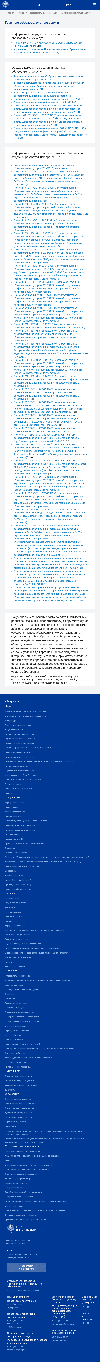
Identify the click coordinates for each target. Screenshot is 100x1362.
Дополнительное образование (18, 1113)
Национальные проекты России (18, 789)
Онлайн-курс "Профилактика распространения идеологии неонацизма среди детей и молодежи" (47, 857)
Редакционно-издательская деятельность (23, 944)
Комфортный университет (16, 966)
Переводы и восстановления (17, 1030)
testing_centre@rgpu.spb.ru (63, 1324)
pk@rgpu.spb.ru (13, 1308)
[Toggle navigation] (94, 5)
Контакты (9, 921)
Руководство (10, 907)
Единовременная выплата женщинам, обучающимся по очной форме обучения (39, 1049)
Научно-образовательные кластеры (20, 739)
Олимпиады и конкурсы (15, 1008)
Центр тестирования (14, 1206)
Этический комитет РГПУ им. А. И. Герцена (23, 780)
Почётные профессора (15, 916)
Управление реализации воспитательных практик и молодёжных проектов (37, 980)
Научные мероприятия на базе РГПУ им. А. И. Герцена (28, 748)
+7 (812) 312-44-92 (15, 1291)
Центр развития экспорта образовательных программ (28, 1165)
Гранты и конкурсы (13, 784)
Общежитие (10, 994)
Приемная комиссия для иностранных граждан (25, 1220)
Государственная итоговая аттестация (22, 1021)
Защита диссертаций (14, 730)
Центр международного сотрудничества (22, 1151)
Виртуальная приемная (15, 926)
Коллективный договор (15, 812)
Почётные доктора (13, 912)
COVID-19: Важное (13, 834)
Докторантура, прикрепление (18, 725)
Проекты (8, 962)
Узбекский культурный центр (17, 1183)
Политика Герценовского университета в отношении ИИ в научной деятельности (39, 761)
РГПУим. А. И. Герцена (26, 1228)
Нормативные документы (16, 1122)
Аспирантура (10, 720)
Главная (10, 13)
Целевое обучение (13, 1035)
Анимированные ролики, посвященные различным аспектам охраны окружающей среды (43, 862)
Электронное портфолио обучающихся (22, 1017)
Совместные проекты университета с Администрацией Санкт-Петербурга (37, 953)
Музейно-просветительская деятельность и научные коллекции (33, 948)
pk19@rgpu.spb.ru (14, 1327)
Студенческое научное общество (19, 771)
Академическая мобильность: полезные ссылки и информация (32, 1156)
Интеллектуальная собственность (20, 757)
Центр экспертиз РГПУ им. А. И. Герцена (22, 775)
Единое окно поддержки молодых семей (22, 1044)
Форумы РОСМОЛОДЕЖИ (16, 1062)
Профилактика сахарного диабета (20, 830)
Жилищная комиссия (14, 875)
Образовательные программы (18, 1099)
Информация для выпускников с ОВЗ (21, 1085)
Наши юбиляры (11, 807)
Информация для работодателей (19, 1081)
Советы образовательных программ (20, 1104)
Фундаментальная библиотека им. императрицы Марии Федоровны (34, 930)
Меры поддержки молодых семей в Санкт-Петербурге (28, 1058)
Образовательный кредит (16, 1026)
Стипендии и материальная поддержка (22, 989)
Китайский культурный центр (17, 1179)
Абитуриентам (12, 701)
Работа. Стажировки (14, 1040)
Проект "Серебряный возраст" (18, 880)
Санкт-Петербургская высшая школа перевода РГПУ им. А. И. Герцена (35, 1210)
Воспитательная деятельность (18, 935)
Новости (8, 793)
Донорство (10, 848)
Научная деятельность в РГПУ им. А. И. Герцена (25, 711)
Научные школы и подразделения (19, 734)
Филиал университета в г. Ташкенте (20, 1215)
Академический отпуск (15, 1053)
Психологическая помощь (16, 1003)
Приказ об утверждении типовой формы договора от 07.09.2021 (48, 99)
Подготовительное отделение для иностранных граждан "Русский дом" (36, 1201)
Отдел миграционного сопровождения (22, 1174)
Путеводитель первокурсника (18, 976)
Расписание (10, 999)
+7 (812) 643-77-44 (60, 1321)
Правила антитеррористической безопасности (25, 844)
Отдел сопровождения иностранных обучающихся (27, 1169)
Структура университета (15, 903)
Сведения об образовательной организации (37, 13)
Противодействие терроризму (18, 884)
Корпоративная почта (14, 803)
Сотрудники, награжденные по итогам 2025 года (26, 821)
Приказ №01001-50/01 (26, 115)
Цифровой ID (10, 871)
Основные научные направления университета (25, 716)
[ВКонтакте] (84, 1307)
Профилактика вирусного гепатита (20, 825)
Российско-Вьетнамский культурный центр (23, 1192)
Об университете (12, 898)
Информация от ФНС (14, 839)
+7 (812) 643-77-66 (15, 1304)
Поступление (10, 1126)
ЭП (41, 46)
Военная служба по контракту (18, 889)
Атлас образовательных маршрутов (20, 1108)
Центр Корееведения (14, 1188)
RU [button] (67, 5)
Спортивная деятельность (16, 939)
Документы (10, 1090)
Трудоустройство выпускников (18, 1076)
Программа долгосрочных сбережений (22, 866)
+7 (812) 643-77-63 (15, 1346)
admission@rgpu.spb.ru (16, 1350)
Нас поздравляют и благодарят (18, 957)
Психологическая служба (16, 853)
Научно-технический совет (16, 766)
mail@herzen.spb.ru (31, 1291)
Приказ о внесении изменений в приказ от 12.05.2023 (42, 102)
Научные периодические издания (19, 743)
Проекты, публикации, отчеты (18, 752)
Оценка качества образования (18, 1117)
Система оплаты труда (15, 816)
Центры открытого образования (19, 1197)
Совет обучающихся (14, 985)
